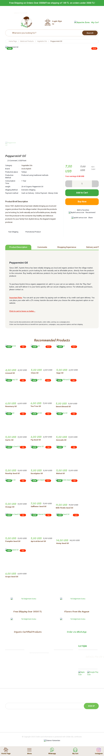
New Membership (61, 659)
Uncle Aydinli (26, 169)
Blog (56, 678)
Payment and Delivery (38, 673)
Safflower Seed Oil (38, 506)
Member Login (60, 654)
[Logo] (26, 22)
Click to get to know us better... (22, 311)
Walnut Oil (60, 473)
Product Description (18, 247)
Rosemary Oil (11, 406)
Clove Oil (34, 373)
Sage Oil (59, 373)
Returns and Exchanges (39, 664)
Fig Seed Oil (36, 440)
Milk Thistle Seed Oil (64, 508)
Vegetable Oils (26, 165)
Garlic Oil (9, 440)
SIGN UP (91, 706)
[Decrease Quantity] (68, 183)
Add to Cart (82, 192)
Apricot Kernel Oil (38, 541)
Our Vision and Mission (14, 667)
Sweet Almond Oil (63, 406)
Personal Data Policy (38, 677)
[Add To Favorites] (82, 210)
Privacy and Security (38, 669)
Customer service (61, 663)
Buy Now (82, 201)
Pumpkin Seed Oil (12, 541)
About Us (9, 659)
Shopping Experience (66, 247)
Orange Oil (9, 507)
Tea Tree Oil (36, 406)
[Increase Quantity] (95, 183)
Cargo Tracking (60, 667)
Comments (42, 247)
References (10, 678)
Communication (11, 654)
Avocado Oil (61, 440)
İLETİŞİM (82, 646)
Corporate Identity (12, 663)
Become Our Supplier (14, 683)
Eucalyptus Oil (37, 473)
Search (90, 33)
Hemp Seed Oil (62, 543)
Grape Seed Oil (11, 577)
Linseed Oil (10, 373)
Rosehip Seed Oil (12, 473)
